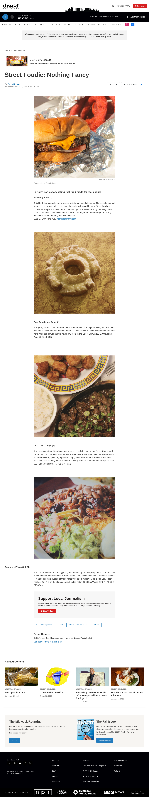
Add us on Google (131, 84)
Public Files (117, 766)
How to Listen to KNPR (91, 781)
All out (96, 625)
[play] (5, 17)
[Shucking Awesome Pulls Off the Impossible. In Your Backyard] (92, 676)
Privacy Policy (29, 771)
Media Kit (116, 771)
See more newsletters (18, 733)
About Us (55, 760)
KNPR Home (117, 24)
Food (61, 625)
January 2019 (40, 60)
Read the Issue (105, 740)
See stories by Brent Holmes (48, 641)
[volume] (12, 17)
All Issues (24, 24)
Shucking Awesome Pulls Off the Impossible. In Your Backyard (91, 695)
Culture (67, 24)
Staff (54, 771)
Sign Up (15, 740)
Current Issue (9, 24)
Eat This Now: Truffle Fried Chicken (127, 694)
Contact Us (56, 766)
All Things (40, 24)
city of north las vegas (78, 625)
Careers (55, 776)
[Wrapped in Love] (21, 676)
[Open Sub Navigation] (31, 24)
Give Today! (48, 611)
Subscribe (91, 24)
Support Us (56, 781)
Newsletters (123, 6)
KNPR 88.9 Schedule (90, 771)
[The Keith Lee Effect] (56, 676)
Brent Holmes (14, 84)
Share (112, 84)
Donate (140, 6)
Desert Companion (15, 51)
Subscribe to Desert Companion (94, 766)
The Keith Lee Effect (52, 692)
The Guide (78, 24)
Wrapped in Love (15, 692)
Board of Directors (120, 760)
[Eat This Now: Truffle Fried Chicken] (127, 676)
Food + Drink (54, 24)
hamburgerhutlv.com (66, 219)
